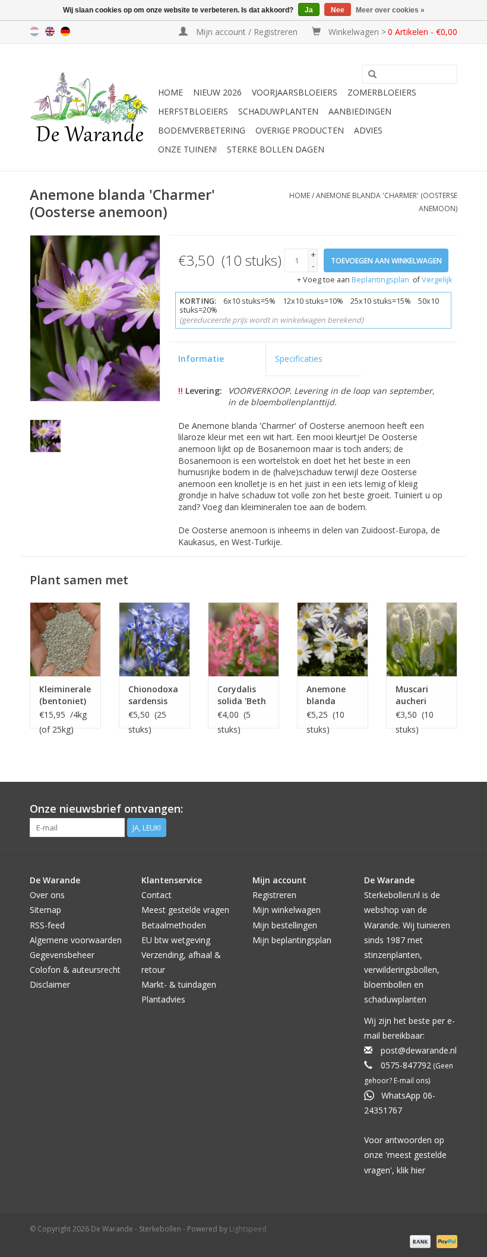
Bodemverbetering (201, 130)
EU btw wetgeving (175, 940)
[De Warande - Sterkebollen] (92, 107)
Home (170, 92)
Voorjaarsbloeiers (294, 92)
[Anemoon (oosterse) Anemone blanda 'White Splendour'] (332, 639)
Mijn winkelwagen (286, 909)
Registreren (274, 894)
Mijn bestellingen (284, 925)
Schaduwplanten (278, 111)
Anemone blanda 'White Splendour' (328, 695)
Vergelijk (437, 280)
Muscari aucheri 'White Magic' (412, 695)
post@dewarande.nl (419, 1050)
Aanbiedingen (359, 111)
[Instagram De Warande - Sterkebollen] (447, 809)
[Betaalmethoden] (419, 1241)
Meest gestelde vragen (185, 909)
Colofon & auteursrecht (75, 969)
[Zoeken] (372, 75)
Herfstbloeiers (193, 111)
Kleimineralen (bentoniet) (65, 695)
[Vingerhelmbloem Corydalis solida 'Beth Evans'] (243, 639)
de (65, 31)
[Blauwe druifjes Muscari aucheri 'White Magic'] (421, 639)
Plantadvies (163, 999)
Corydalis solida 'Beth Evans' (241, 695)
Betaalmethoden (173, 925)
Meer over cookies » (390, 10)
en (50, 31)
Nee (337, 10)
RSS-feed (47, 925)
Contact (156, 894)
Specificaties (298, 358)
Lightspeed (248, 1229)
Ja (309, 10)
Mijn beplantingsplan (291, 940)
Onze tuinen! (187, 149)
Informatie (201, 358)
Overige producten (299, 130)
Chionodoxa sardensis (153, 695)
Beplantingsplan (380, 280)
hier (418, 1170)
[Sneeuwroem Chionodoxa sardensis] (154, 639)
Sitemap (45, 909)
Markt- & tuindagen (178, 984)
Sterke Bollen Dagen (275, 149)
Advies (368, 130)
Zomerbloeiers (381, 92)
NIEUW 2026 (217, 92)
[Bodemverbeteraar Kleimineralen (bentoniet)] (65, 639)
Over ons (47, 894)
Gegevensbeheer (62, 954)
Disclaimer (50, 984)
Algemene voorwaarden (76, 940)
